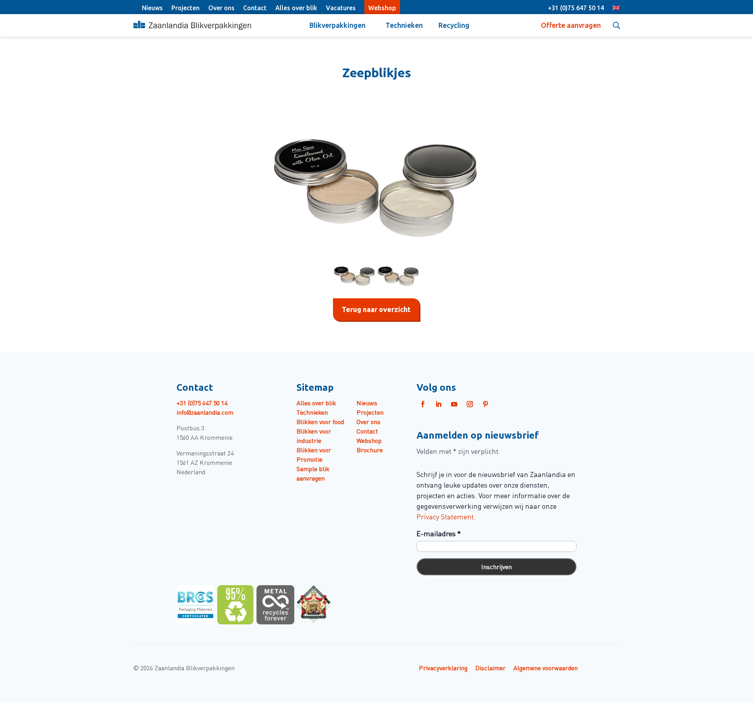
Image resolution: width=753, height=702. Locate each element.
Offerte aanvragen (571, 25)
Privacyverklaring (443, 667)
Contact (255, 7)
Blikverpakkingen (337, 25)
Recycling (453, 25)
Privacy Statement (445, 516)
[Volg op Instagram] (470, 404)
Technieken (404, 25)
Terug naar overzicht (376, 309)
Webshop (382, 7)
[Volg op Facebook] (423, 404)
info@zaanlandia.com (204, 412)
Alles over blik (296, 7)
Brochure (369, 449)
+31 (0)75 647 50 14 (576, 7)
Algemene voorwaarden (545, 667)
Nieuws (152, 7)
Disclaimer (490, 667)
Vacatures (341, 7)
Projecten (185, 7)
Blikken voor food (320, 421)
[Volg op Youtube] (454, 404)
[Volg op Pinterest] (485, 404)
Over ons (221, 7)
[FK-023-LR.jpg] (376, 175)
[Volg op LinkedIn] (438, 404)
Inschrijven (496, 566)
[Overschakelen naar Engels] (616, 8)
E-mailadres (439, 533)
